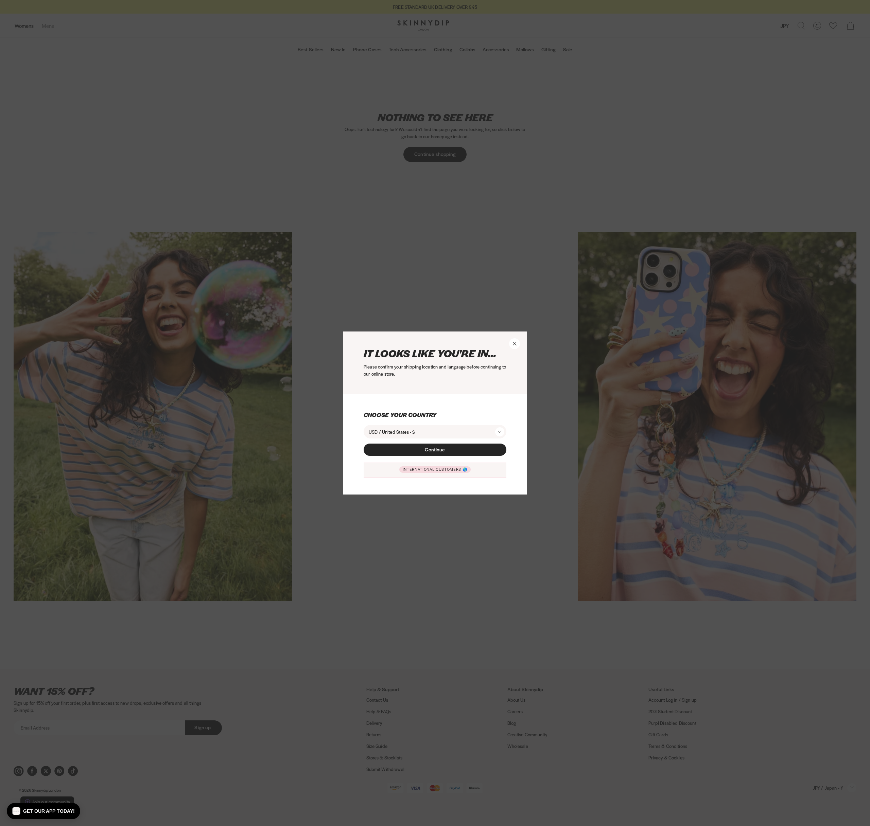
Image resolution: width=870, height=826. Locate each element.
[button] (43, 811)
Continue (435, 449)
